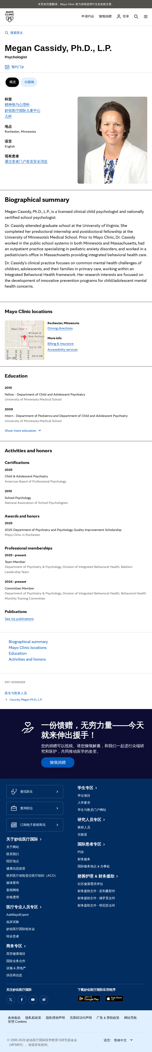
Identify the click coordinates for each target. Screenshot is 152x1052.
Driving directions (60, 328)
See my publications (19, 619)
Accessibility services (63, 349)
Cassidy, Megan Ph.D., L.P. (26, 699)
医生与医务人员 (16, 693)
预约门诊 (17, 67)
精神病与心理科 (17, 104)
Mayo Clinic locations (28, 311)
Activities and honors (28, 450)
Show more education (20, 430)
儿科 (8, 116)
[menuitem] (12, 82)
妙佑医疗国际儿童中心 (22, 110)
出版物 (29, 82)
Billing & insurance (61, 343)
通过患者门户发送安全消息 (26, 161)
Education (16, 376)
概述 (13, 82)
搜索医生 (16, 33)
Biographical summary (37, 199)
